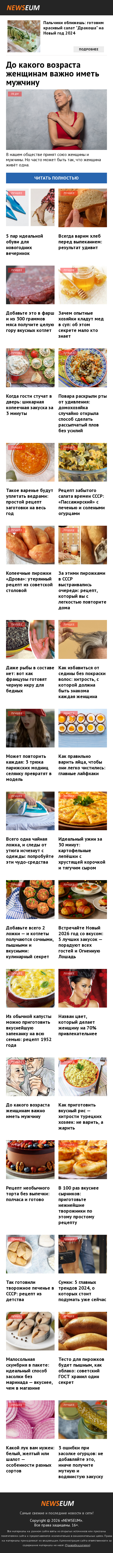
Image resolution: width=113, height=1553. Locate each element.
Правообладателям (78, 1545)
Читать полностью (56, 178)
